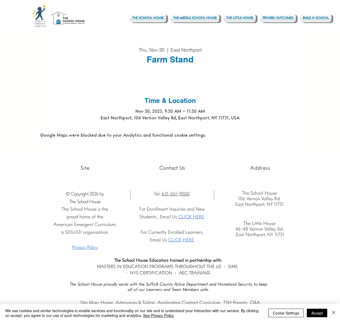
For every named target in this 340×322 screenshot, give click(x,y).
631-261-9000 (176, 194)
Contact (190, 303)
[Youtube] (48, 168)
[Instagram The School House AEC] (56, 168)
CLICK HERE (181, 240)
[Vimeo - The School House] (73, 168)
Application (169, 303)
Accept (317, 313)
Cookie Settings (286, 313)
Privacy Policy (85, 247)
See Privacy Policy (158, 315)
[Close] (333, 313)
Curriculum (209, 303)
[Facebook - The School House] (65, 168)
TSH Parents (235, 303)
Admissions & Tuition (135, 303)
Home (107, 303)
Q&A (255, 303)
